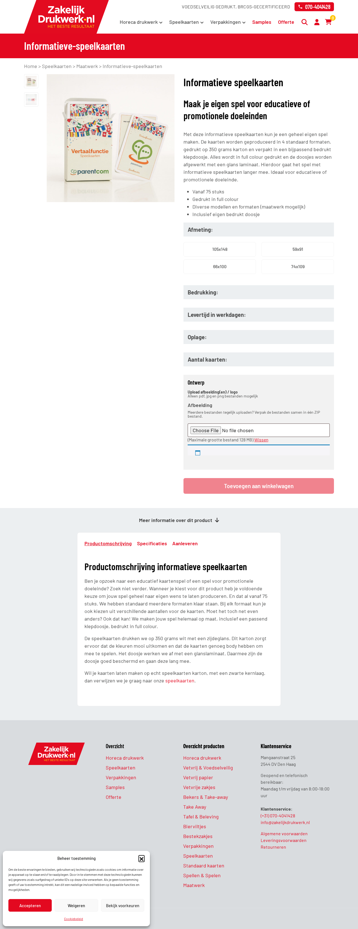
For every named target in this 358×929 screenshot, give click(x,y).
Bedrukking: (203, 292)
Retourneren (273, 847)
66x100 (220, 266)
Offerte (286, 22)
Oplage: (197, 337)
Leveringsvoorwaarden (284, 840)
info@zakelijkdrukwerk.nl (285, 822)
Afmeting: (200, 229)
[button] (141, 858)
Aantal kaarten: (207, 359)
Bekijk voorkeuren (122, 905)
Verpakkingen (225, 22)
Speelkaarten (184, 22)
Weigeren (76, 905)
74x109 (298, 266)
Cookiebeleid (73, 919)
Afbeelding (200, 405)
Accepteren (30, 905)
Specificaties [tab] (152, 543)
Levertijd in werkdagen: (217, 314)
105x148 (219, 249)
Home (30, 66)
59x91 (298, 249)
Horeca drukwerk (139, 22)
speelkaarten (179, 680)
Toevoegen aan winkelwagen (259, 486)
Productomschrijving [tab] (108, 543)
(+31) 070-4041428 (278, 815)
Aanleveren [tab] (185, 543)
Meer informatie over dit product (176, 520)
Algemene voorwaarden (284, 833)
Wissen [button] (261, 439)
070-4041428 (318, 6)
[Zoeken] (305, 21)
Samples (261, 22)
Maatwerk (87, 66)
